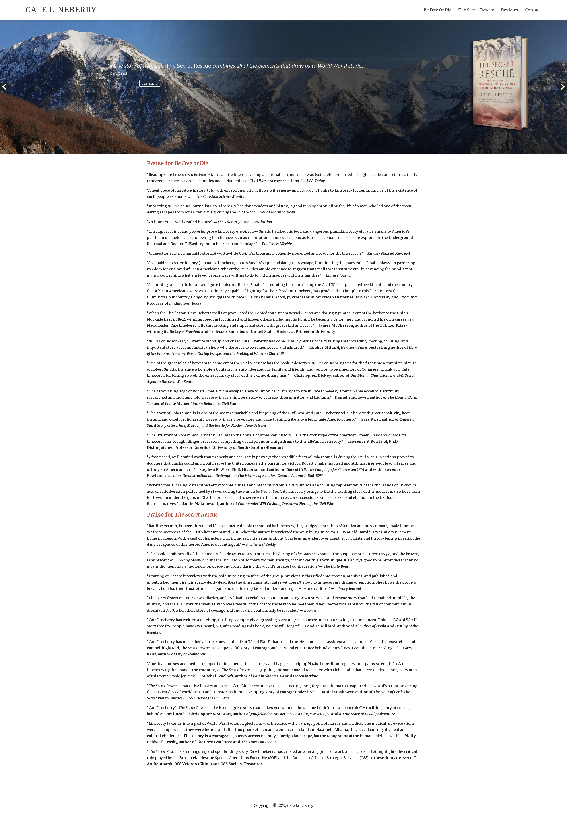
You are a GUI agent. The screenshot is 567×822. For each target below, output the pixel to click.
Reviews (509, 9)
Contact (533, 9)
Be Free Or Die (437, 9)
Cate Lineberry (61, 9)
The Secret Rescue (476, 9)
